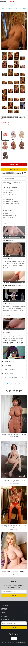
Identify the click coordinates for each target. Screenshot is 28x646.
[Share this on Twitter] (7, 383)
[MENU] (0, 1)
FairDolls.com (10, 642)
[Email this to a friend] (19, 383)
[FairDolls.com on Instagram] (10, 634)
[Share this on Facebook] (11, 383)
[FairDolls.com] (14, 1)
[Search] (22, 1)
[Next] (25, 31)
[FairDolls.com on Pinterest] (12, 634)
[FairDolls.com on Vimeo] (18, 634)
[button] (14, 178)
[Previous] (2, 31)
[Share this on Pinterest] (15, 383)
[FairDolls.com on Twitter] (15, 634)
